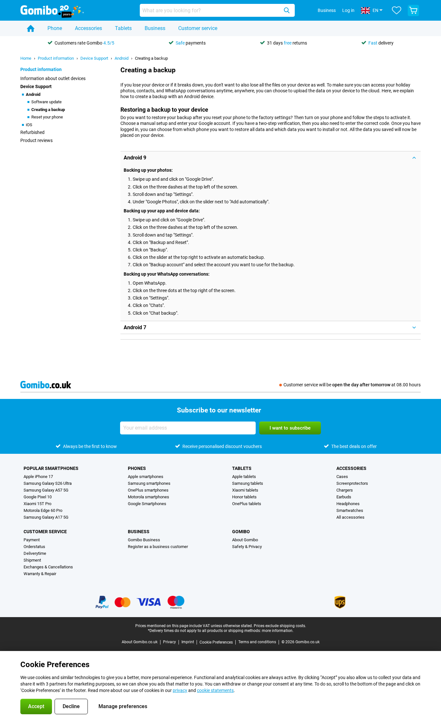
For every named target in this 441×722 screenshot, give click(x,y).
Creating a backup (151, 58)
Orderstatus (34, 546)
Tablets (123, 28)
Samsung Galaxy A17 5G (46, 517)
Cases (342, 476)
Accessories (88, 28)
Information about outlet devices (53, 78)
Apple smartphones (145, 476)
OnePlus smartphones (148, 490)
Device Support (94, 58)
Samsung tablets (247, 483)
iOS (29, 124)
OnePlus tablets (246, 503)
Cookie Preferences (216, 642)
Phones (137, 468)
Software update (46, 101)
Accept (36, 706)
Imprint (187, 642)
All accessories (350, 517)
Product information (56, 58)
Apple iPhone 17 (38, 476)
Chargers (344, 490)
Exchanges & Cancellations (48, 566)
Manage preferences (122, 706)
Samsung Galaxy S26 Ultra (48, 483)
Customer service (197, 28)
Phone (54, 28)
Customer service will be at (352, 384)
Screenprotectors (352, 483)
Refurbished (32, 132)
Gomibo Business (144, 539)
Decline (71, 706)
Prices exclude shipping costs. (280, 626)
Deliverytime (35, 553)
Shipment (32, 560)
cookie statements (215, 690)
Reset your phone (47, 117)
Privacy (169, 642)
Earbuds (343, 496)
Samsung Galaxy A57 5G (46, 490)
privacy (180, 690)
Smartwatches (349, 510)
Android (121, 58)
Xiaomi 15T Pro (37, 503)
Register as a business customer (158, 546)
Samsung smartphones (149, 483)
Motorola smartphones (148, 496)
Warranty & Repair (40, 573)
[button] (270, 157)
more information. (277, 630)
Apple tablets (244, 476)
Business (155, 28)
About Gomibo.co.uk (140, 642)
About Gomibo (245, 539)
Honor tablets (244, 496)
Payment (32, 539)
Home (25, 58)
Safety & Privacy (247, 546)
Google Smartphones (147, 503)
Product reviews (36, 140)
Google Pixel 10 (38, 496)
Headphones (348, 503)
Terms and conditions (257, 642)
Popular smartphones (51, 468)
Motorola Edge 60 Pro (43, 510)
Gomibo (241, 531)
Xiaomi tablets (245, 490)
